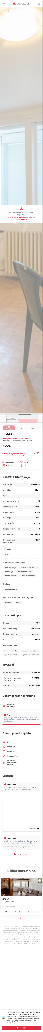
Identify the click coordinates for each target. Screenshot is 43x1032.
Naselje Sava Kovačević (13, 438)
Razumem (21, 1028)
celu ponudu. (21, 219)
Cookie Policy (12, 1019)
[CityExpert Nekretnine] (21, 3)
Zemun (27, 438)
